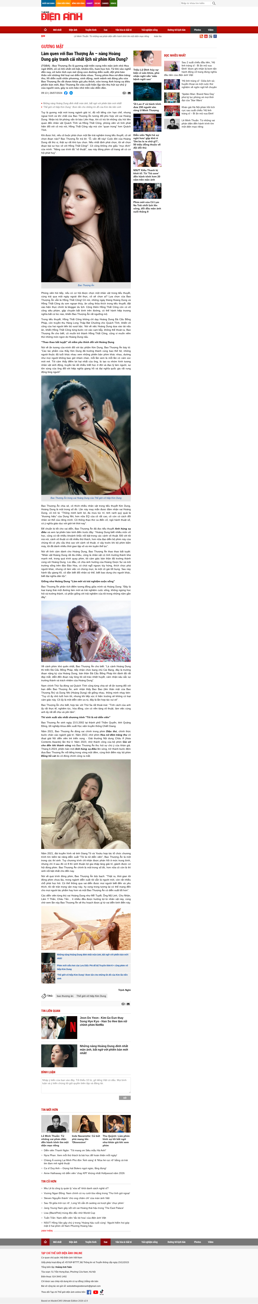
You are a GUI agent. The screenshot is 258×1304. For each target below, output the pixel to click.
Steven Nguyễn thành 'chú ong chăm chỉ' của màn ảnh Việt (77, 1198)
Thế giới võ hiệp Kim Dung (91, 996)
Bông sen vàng (78, 3)
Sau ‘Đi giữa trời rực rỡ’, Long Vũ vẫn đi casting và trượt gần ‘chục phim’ (84, 1203)
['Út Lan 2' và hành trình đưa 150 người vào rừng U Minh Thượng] (147, 92)
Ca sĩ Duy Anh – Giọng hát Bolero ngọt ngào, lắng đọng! (75, 1168)
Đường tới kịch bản (177, 29)
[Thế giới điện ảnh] (61, 16)
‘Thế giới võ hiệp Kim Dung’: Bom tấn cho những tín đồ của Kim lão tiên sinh (82, 107)
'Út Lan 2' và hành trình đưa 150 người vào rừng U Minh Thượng (147, 107)
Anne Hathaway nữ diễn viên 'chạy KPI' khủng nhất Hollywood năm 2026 (84, 1173)
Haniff (89, 3)
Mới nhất (57, 29)
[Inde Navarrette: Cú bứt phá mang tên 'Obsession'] (86, 1124)
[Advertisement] (153, 16)
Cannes (105, 3)
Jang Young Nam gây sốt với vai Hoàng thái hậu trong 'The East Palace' (84, 1208)
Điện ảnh (73, 29)
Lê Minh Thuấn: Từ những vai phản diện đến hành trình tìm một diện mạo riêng (101, 36)
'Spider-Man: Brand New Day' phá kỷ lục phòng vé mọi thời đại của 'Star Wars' (198, 97)
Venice (113, 3)
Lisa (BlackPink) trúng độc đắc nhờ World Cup (69, 1212)
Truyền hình (91, 29)
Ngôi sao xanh (48, 3)
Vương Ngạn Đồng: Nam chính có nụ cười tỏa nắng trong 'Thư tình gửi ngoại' (87, 1193)
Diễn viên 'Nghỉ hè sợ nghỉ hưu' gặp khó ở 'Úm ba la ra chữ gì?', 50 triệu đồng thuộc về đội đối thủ (147, 141)
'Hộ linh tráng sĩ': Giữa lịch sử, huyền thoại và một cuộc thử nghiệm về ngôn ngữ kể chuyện (199, 84)
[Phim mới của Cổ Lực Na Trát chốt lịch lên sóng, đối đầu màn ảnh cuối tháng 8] (147, 191)
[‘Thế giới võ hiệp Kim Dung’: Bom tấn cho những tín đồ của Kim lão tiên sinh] (48, 978)
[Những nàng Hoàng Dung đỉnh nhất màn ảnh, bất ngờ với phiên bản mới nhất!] (48, 958)
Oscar (97, 3)
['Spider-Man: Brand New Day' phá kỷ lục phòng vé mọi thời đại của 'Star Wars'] (172, 97)
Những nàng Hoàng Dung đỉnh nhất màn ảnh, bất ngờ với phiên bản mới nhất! (82, 103)
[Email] (129, 93)
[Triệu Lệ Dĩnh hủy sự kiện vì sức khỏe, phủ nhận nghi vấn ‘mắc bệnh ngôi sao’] (147, 58)
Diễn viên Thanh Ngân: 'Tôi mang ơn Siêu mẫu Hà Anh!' (75, 1150)
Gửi (124, 1097)
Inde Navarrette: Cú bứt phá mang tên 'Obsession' (86, 1139)
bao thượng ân (65, 996)
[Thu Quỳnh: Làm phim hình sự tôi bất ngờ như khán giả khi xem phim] (117, 1124)
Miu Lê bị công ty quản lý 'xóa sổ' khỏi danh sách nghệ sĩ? (76, 1188)
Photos (197, 29)
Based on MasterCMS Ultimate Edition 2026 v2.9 (64, 1301)
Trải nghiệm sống (149, 29)
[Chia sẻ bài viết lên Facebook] (66, 93)
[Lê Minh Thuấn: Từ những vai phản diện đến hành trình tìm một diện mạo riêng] (55, 1124)
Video (210, 29)
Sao (105, 29)
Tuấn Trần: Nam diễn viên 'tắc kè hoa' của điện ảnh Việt (75, 1217)
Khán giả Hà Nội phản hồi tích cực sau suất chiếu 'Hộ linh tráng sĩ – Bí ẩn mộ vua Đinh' (198, 110)
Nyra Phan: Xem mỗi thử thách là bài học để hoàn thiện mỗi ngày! (80, 1155)
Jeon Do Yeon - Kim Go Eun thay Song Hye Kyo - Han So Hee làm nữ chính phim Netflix (103, 1021)
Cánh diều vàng (63, 3)
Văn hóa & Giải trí (123, 29)
